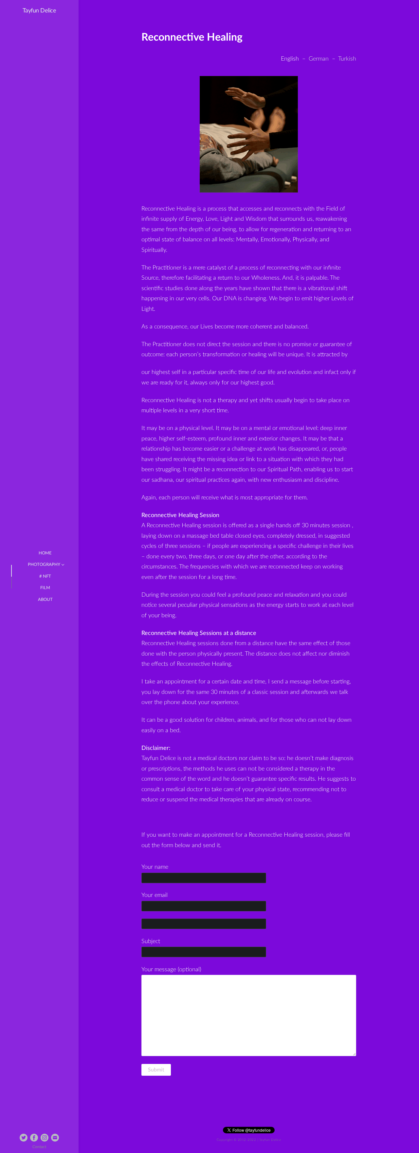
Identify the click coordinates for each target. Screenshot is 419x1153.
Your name (154, 867)
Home (45, 553)
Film (45, 588)
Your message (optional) (171, 970)
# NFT (45, 576)
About (45, 600)
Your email (154, 895)
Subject (150, 941)
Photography (44, 565)
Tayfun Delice (39, 10)
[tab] (6, 571)
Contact (39, 1147)
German (319, 59)
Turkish (347, 59)
